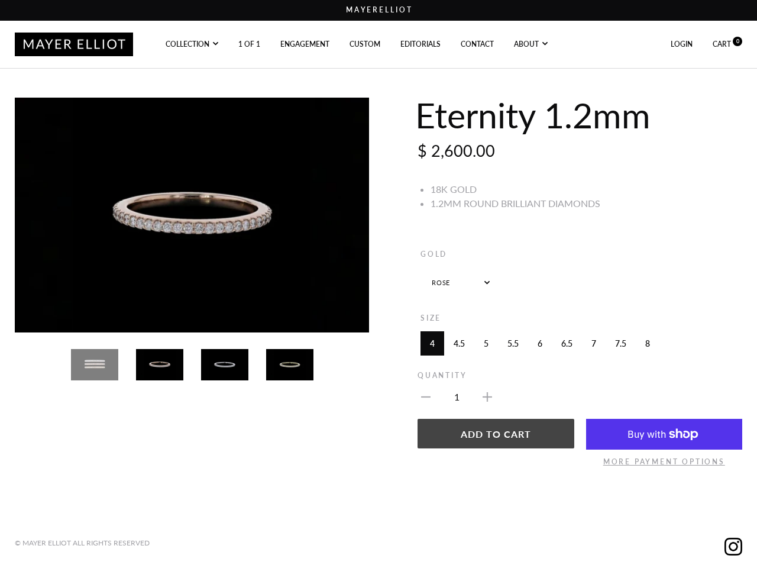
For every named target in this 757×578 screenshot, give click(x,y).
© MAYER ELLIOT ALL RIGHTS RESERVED (82, 543)
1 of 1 (249, 43)
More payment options (664, 461)
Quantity (442, 375)
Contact (477, 43)
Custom (365, 43)
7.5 (620, 343)
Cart (726, 43)
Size (430, 318)
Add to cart (496, 434)
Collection (187, 43)
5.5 (513, 343)
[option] (192, 215)
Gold (433, 254)
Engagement (304, 43)
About (526, 43)
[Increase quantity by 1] (487, 396)
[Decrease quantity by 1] (426, 396)
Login (682, 43)
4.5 (459, 343)
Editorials (420, 43)
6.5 (566, 343)
